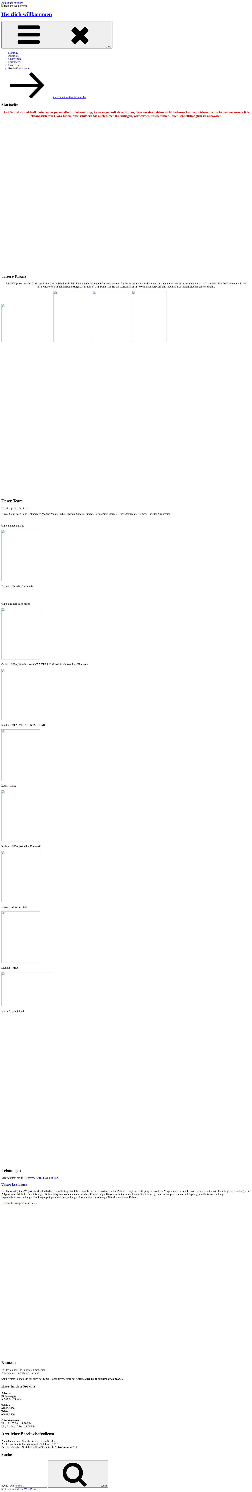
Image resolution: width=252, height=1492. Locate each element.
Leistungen (14, 61)
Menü (108, 46)
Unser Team (14, 58)
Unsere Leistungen (14, 1184)
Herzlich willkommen (26, 14)
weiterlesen (19, 1203)
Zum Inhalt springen (12, 2)
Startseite (13, 52)
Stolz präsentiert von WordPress (18, 1489)
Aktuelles (13, 55)
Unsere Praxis (15, 65)
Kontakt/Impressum (18, 68)
